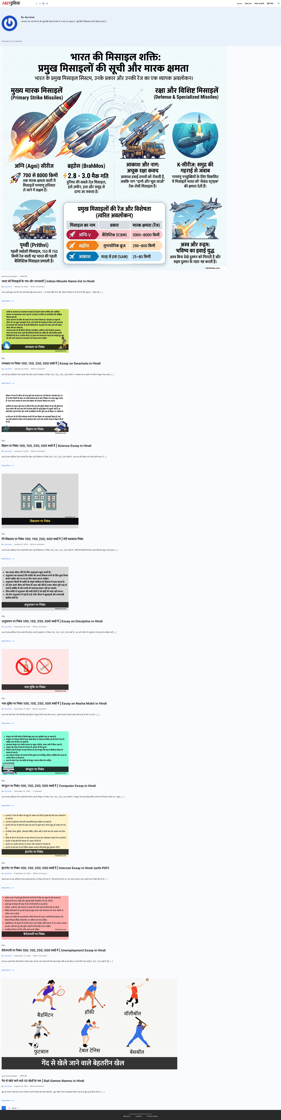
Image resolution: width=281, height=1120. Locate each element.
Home (239, 3)
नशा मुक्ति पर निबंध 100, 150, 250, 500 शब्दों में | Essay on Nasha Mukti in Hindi (54, 703)
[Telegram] (47, 3)
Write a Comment (38, 286)
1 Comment (37, 791)
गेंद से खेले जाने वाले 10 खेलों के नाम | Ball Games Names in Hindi (43, 1081)
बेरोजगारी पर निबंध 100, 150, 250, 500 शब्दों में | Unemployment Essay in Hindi (54, 950)
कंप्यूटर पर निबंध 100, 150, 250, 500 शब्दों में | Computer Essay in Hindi (49, 786)
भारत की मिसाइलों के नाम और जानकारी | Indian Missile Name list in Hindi (48, 281)
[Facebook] (40, 3)
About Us (126, 1116)
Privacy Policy (152, 1116)
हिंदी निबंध (270, 3)
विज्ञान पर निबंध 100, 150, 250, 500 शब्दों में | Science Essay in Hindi (46, 446)
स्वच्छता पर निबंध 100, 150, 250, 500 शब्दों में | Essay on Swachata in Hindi (51, 363)
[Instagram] (43, 3)
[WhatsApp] (36, 3)
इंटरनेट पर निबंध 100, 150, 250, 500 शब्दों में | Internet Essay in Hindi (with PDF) (55, 868)
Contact (139, 1116)
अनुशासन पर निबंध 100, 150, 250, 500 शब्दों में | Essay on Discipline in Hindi (52, 621)
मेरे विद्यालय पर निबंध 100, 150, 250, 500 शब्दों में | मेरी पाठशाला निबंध (42, 539)
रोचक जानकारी (259, 3)
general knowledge (10, 276)
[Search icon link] (278, 3)
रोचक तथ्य (248, 3)
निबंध (3, 358)
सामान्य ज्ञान (23, 276)
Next (14, 1108)
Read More (6, 301)
